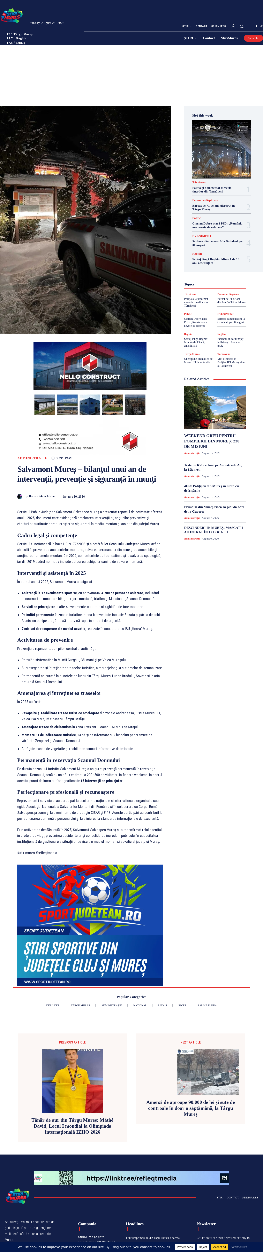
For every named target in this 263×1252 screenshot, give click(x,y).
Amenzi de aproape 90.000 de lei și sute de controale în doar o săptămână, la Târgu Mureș (190, 1108)
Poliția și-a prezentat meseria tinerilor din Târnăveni (196, 302)
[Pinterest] (149, 496)
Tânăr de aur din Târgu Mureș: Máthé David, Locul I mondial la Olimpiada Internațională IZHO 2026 (72, 1126)
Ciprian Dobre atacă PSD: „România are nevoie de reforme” (195, 322)
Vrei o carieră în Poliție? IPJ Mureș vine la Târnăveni (231, 362)
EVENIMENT (201, 235)
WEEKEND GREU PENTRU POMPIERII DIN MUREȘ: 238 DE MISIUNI (211, 441)
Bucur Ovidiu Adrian (42, 496)
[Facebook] (256, 26)
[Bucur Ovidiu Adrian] (20, 496)
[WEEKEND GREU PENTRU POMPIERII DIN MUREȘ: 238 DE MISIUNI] (215, 407)
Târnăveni (199, 182)
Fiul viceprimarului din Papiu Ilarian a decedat (153, 1237)
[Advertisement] (131, 75)
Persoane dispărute (205, 200)
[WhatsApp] (159, 496)
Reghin (197, 253)
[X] (140, 496)
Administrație (32, 458)
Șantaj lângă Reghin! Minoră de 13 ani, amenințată (196, 342)
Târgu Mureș (192, 354)
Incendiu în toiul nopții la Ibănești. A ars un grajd (230, 342)
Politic (196, 218)
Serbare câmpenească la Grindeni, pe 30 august (231, 320)
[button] (242, 26)
